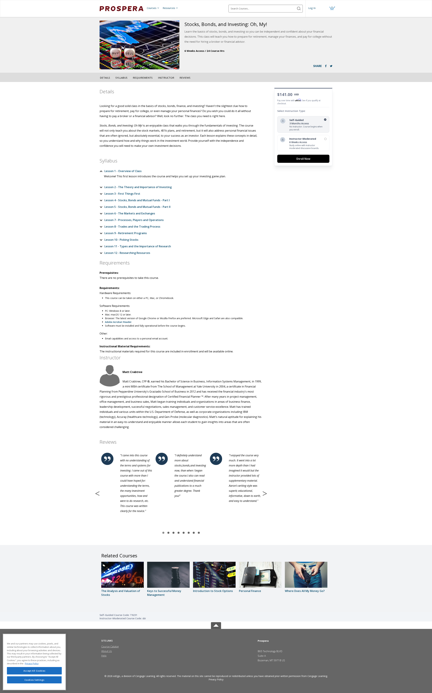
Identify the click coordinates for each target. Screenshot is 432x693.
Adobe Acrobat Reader (118, 322)
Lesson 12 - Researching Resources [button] (127, 253)
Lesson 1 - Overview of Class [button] (123, 171)
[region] (34, 662)
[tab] (178, 171)
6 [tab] (188, 533)
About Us (106, 651)
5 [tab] (183, 533)
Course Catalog (110, 646)
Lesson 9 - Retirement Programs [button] (125, 233)
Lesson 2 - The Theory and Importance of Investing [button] (138, 187)
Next (265, 493)
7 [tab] (193, 533)
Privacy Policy (216, 679)
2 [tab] (168, 533)
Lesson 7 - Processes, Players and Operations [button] (134, 220)
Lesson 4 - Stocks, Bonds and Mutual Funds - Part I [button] (137, 200)
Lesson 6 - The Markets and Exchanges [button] (129, 213)
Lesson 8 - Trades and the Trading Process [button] (132, 226)
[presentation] (153, 8)
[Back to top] (216, 625)
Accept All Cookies (34, 670)
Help (103, 655)
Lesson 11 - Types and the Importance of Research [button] (137, 246)
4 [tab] (178, 533)
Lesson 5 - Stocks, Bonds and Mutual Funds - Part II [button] (137, 207)
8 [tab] (198, 533)
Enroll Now (303, 159)
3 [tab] (173, 533)
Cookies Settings (34, 679)
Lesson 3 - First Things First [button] (122, 194)
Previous (97, 493)
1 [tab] (163, 533)
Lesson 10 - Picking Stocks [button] (121, 240)
